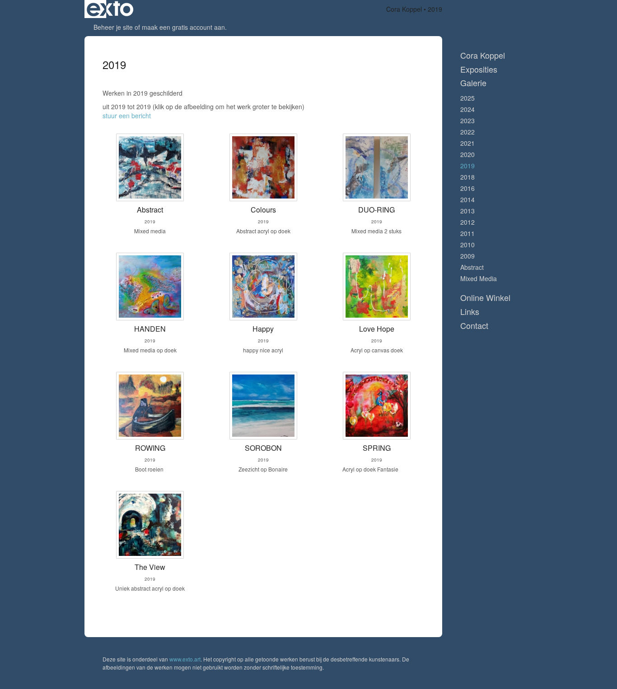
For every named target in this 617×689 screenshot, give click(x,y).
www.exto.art (185, 659)
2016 (467, 188)
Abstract (472, 267)
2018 (467, 176)
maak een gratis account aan (183, 27)
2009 (467, 255)
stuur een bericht (127, 115)
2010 (467, 244)
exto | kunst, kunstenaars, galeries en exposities (110, 9)
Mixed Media (478, 278)
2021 (467, 143)
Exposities (478, 69)
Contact (474, 325)
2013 (467, 210)
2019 (467, 165)
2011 (467, 233)
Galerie (473, 82)
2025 (467, 97)
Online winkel (485, 297)
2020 (467, 154)
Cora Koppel (404, 9)
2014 (467, 199)
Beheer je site (113, 27)
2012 (467, 222)
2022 (467, 131)
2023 (467, 120)
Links (469, 311)
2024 (467, 109)
